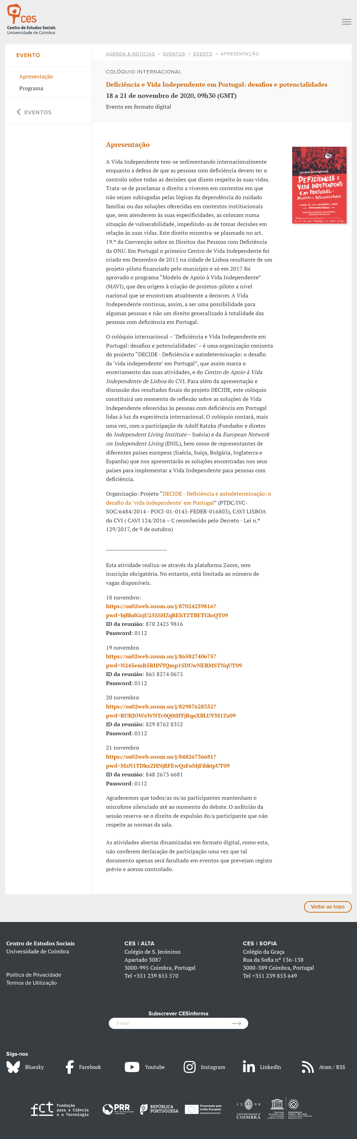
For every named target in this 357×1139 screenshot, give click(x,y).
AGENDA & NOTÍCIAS (130, 54)
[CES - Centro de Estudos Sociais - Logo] (31, 18)
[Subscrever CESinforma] (240, 1023)
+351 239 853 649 (274, 975)
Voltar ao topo (328, 907)
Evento (203, 54)
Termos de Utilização (31, 982)
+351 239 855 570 (156, 975)
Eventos (174, 54)
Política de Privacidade (33, 974)
